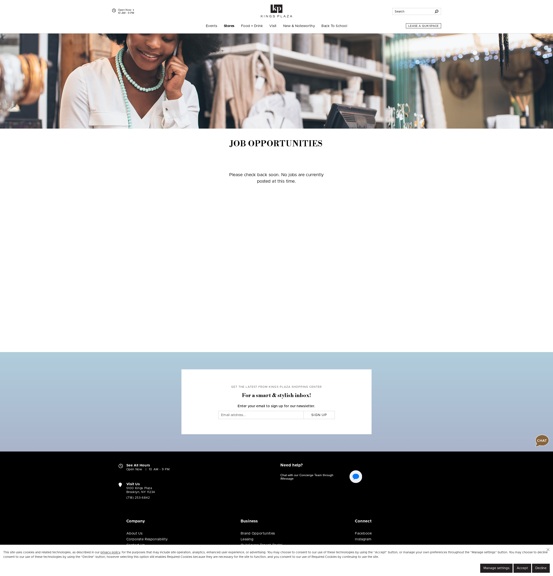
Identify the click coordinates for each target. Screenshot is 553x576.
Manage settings (496, 568)
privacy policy (110, 552)
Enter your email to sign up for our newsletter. (276, 406)
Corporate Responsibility (147, 539)
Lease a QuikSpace (423, 26)
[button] (548, 549)
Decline (541, 568)
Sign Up (319, 415)
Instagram (363, 539)
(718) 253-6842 (138, 497)
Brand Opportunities (258, 533)
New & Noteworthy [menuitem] (299, 26)
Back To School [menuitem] (334, 26)
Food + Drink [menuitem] (252, 26)
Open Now (125, 10)
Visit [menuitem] (272, 26)
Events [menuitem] (211, 26)
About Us (134, 533)
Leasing (247, 539)
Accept (522, 568)
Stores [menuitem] (229, 26)
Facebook (363, 533)
